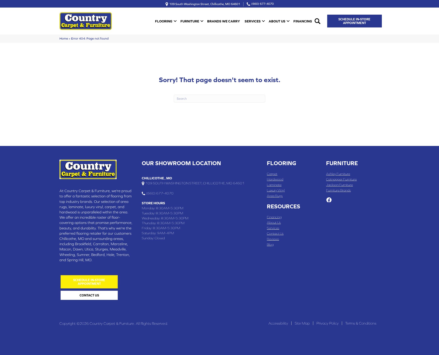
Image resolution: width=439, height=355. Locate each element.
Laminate (274, 185)
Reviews (273, 239)
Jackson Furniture (339, 185)
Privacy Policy (327, 323)
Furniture (189, 21)
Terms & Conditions (360, 323)
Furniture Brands (338, 190)
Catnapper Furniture (341, 179)
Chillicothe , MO (157, 178)
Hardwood (275, 179)
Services (253, 21)
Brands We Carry (223, 21)
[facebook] (329, 200)
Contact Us (275, 233)
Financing (302, 21)
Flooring (163, 21)
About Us (277, 21)
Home (63, 38)
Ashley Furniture (338, 174)
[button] (175, 21)
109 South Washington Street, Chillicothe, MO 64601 (204, 3)
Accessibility (278, 323)
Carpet (272, 174)
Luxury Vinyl (276, 190)
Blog (270, 244)
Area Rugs (275, 196)
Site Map (302, 323)
